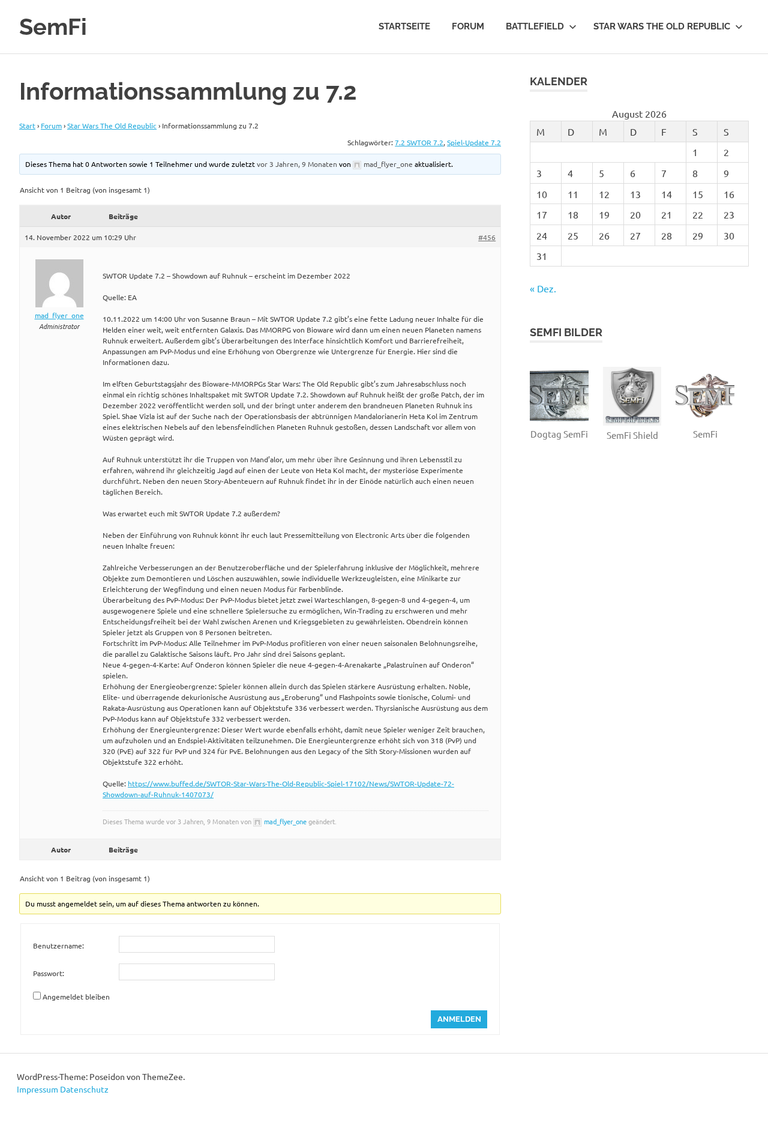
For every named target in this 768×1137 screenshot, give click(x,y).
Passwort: (48, 973)
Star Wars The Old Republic (661, 26)
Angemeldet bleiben (76, 996)
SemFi (53, 26)
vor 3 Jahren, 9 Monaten (297, 164)
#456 (487, 237)
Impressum (37, 1089)
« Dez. (543, 288)
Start (27, 125)
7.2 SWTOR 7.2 (419, 142)
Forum (468, 26)
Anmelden (459, 1019)
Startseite (404, 26)
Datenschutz (84, 1089)
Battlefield (535, 26)
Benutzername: (58, 945)
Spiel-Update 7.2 (474, 142)
